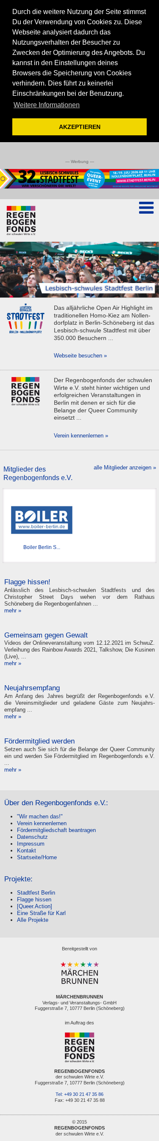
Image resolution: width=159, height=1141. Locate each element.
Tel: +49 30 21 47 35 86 (79, 1094)
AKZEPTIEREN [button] (79, 126)
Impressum (31, 844)
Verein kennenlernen (42, 823)
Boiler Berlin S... (41, 547)
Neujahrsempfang (32, 688)
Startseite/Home (37, 857)
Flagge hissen (34, 899)
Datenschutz (32, 837)
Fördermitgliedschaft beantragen (56, 830)
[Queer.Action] (34, 906)
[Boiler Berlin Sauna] (41, 520)
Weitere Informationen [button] (47, 105)
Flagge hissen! (27, 582)
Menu (146, 220)
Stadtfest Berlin (36, 892)
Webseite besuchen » (80, 355)
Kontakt (26, 850)
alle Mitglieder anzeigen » (125, 467)
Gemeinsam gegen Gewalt (46, 635)
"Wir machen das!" (40, 816)
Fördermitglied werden (39, 741)
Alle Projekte (32, 920)
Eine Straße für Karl (41, 913)
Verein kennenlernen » (81, 435)
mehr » (12, 610)
